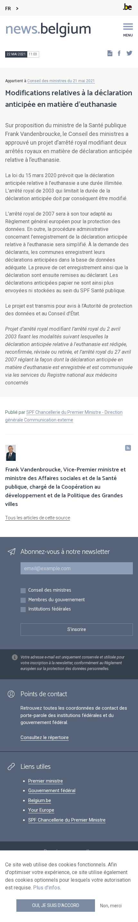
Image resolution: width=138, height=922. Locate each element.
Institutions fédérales (49, 609)
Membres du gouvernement (56, 600)
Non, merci (111, 905)
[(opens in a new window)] (117, 53)
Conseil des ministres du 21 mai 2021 (61, 81)
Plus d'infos (46, 888)
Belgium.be (39, 800)
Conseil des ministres (49, 590)
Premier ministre (45, 781)
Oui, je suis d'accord (55, 905)
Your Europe (41, 810)
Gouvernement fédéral (51, 790)
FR (8, 8)
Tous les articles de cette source (37, 517)
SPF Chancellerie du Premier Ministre (67, 820)
